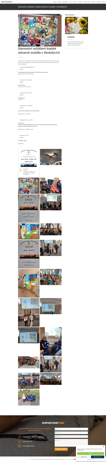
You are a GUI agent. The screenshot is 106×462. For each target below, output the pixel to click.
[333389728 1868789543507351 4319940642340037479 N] (51, 185)
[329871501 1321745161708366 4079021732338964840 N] (29, 185)
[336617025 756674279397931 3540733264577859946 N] (51, 364)
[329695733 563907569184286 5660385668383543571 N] (51, 157)
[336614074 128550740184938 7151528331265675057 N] (51, 341)
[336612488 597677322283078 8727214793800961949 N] (51, 306)
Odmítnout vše (84, 456)
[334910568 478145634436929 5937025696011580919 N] (51, 229)
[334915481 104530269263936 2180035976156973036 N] (51, 277)
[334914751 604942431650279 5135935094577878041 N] (29, 283)
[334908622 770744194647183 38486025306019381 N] (29, 208)
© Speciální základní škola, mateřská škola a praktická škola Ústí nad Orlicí (48, 459)
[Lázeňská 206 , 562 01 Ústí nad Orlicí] (20, 436)
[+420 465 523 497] (20, 441)
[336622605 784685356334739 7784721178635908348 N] (29, 381)
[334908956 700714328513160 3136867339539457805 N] (51, 202)
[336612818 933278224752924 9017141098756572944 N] (29, 335)
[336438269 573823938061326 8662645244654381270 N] (29, 312)
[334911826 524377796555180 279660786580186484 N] (29, 254)
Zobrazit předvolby (97, 456)
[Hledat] (104, 1)
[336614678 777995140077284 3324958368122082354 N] (29, 362)
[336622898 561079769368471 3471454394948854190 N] (51, 379)
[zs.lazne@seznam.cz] (20, 446)
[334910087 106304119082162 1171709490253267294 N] (29, 231)
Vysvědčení (71, 37)
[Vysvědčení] (76, 25)
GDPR (93, 459)
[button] (103, 446)
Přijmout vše (90, 453)
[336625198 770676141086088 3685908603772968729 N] (29, 397)
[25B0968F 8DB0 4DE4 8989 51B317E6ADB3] (29, 163)
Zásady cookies (89, 459)
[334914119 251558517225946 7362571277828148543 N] (51, 248)
